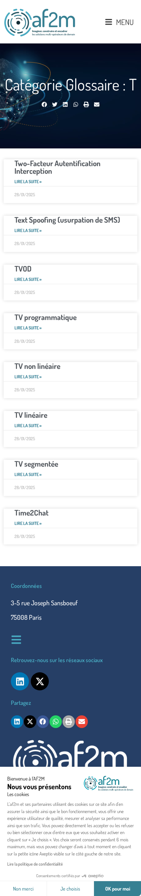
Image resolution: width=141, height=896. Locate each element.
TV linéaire (30, 415)
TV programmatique (45, 317)
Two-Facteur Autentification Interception (57, 167)
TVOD (22, 268)
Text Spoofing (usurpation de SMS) (67, 219)
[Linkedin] (20, 681)
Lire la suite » (28, 181)
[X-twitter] (40, 681)
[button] (44, 104)
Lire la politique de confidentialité (35, 864)
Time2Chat (31, 512)
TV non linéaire (37, 366)
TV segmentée (36, 463)
